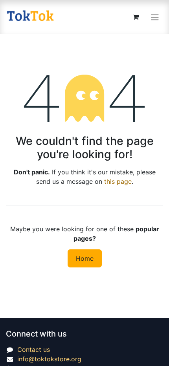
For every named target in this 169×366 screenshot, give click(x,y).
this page (118, 181)
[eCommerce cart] (135, 17)
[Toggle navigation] (155, 17)
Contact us (33, 349)
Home (85, 258)
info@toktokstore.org (49, 359)
